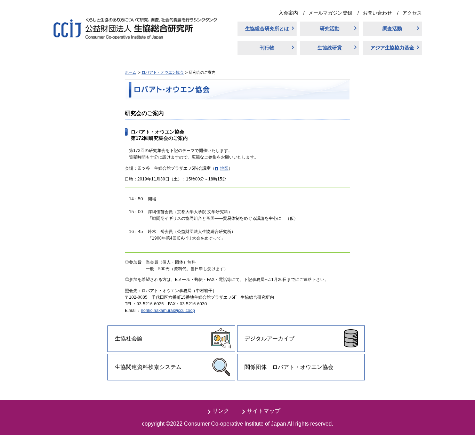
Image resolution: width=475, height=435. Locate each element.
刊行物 (267, 47)
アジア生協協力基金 (392, 47)
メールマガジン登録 (330, 13)
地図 (224, 168)
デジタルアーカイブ (269, 338)
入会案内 (288, 13)
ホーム (130, 72)
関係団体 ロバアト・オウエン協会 (288, 367)
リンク (220, 411)
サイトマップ (263, 411)
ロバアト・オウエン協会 (163, 72)
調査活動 (392, 28)
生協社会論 (129, 338)
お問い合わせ (377, 13)
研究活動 (329, 28)
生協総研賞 (329, 47)
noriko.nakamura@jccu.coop (168, 310)
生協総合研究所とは (267, 28)
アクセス (412, 13)
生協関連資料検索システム (148, 367)
